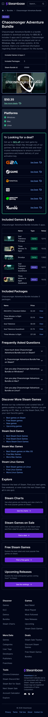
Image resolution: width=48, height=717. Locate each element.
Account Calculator (11, 693)
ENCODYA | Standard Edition (15, 311)
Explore (6, 698)
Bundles (10, 10)
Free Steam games (14, 420)
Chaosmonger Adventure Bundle (28, 10)
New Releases (31, 619)
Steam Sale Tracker (33, 640)
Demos (6, 614)
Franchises (7, 663)
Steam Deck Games (33, 628)
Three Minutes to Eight (12, 334)
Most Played (30, 610)
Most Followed (31, 614)
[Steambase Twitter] (33, 694)
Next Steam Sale (10, 688)
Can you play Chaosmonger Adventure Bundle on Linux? (22, 389)
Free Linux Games (14, 469)
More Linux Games (14, 472)
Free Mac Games (13, 454)
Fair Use (22, 712)
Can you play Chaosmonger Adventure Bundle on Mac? (22, 379)
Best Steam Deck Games (17, 436)
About (30, 712)
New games (11, 423)
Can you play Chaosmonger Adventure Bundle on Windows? (22, 370)
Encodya (21, 257)
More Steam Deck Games (17, 441)
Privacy (8, 712)
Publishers (7, 658)
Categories (7, 644)
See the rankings (22, 584)
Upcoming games (14, 426)
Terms (15, 712)
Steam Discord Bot (11, 679)
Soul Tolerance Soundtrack (14, 329)
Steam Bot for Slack (12, 684)
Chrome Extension (11, 674)
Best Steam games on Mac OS (19, 451)
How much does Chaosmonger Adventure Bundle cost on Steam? (20, 351)
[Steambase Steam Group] (29, 694)
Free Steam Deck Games (17, 439)
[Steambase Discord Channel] (25, 694)
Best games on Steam (16, 418)
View (41, 311)
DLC (5, 610)
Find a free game (22, 560)
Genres (6, 640)
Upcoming (29, 624)
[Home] (3, 10)
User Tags (7, 649)
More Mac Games (14, 457)
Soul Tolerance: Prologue (22, 238)
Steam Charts (9, 624)
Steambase (28, 675)
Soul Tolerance (9, 324)
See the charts (22, 511)
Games (6, 605)
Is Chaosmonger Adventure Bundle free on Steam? (22, 360)
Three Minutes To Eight (22, 248)
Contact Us (38, 712)
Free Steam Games (33, 652)
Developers (8, 654)
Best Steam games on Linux (18, 467)
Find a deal (22, 535)
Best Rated (29, 605)
